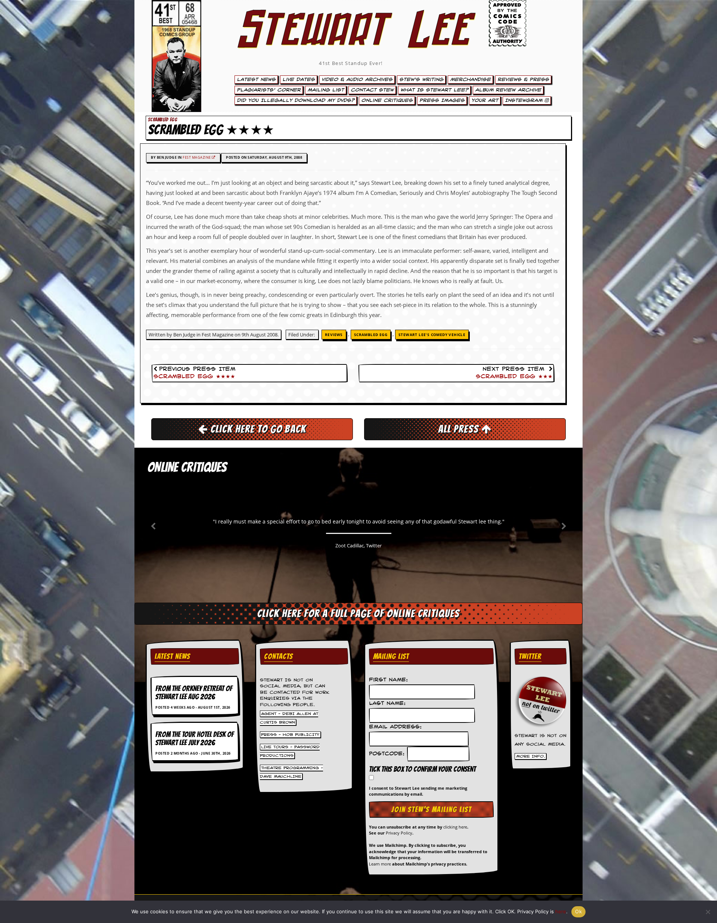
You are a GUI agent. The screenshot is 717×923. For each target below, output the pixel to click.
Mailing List (325, 90)
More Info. (530, 756)
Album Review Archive (508, 90)
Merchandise (470, 79)
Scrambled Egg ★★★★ (194, 376)
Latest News (256, 79)
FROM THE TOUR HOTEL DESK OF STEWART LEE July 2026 (194, 738)
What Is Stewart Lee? (434, 90)
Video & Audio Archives (357, 79)
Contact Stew (372, 90)
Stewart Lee (351, 39)
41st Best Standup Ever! (350, 63)
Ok (578, 911)
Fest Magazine (197, 157)
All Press (459, 429)
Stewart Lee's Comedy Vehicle (431, 334)
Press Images (442, 100)
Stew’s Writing (421, 79)
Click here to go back (257, 429)
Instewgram (524, 100)
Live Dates (298, 79)
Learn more (380, 864)
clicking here (455, 827)
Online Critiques (387, 100)
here (560, 911)
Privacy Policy (399, 833)
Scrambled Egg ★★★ (514, 376)
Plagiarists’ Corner (269, 90)
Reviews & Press (523, 79)
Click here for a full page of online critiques (358, 613)
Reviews (334, 334)
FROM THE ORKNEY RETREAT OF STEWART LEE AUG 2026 (193, 692)
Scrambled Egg (370, 334)
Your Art (484, 100)
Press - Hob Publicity (290, 734)
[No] (707, 912)
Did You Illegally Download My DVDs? (295, 100)
